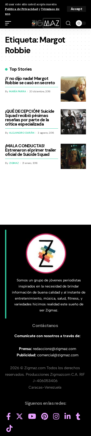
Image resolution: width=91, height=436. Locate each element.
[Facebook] (8, 417)
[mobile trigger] (9, 23)
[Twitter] (19, 417)
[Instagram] (56, 417)
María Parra (17, 91)
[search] (68, 23)
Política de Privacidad (21, 9)
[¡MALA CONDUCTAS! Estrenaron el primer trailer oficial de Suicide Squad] (73, 156)
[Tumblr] (78, 417)
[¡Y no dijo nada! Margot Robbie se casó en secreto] (73, 89)
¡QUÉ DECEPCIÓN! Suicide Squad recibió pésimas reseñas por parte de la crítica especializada (29, 117)
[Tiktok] (9, 429)
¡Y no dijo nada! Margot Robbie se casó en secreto (30, 80)
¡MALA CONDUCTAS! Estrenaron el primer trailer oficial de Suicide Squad (30, 150)
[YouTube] (32, 417)
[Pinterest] (44, 417)
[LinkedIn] (67, 417)
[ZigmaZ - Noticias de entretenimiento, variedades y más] (46, 23)
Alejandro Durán (21, 132)
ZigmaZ (14, 163)
